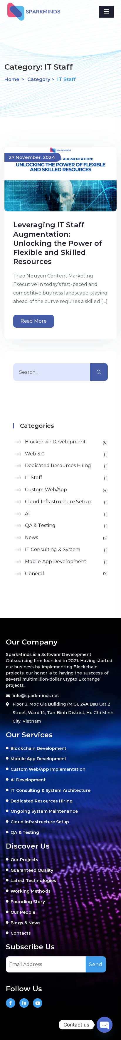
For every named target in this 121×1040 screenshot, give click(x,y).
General (65, 573)
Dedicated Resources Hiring (65, 465)
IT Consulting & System (65, 549)
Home (11, 79)
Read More (34, 321)
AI (65, 513)
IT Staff (65, 477)
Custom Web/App (65, 489)
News (65, 537)
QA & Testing (65, 525)
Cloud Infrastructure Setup (65, 501)
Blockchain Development (65, 442)
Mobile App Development (65, 561)
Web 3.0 (65, 454)
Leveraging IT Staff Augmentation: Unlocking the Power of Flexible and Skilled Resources (57, 243)
